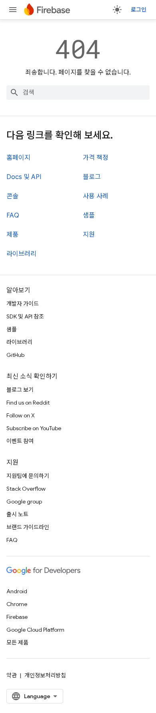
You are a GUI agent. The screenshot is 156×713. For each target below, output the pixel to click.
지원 (89, 235)
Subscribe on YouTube (33, 428)
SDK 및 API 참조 (25, 316)
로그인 (138, 9)
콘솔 (12, 196)
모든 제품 (17, 642)
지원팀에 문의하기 (27, 475)
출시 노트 (17, 514)
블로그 (92, 177)
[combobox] (78, 92)
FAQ (12, 215)
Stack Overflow (26, 488)
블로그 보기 (20, 389)
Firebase (17, 616)
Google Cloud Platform (35, 629)
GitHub (15, 355)
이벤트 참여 (20, 441)
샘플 (89, 215)
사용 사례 (95, 196)
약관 (11, 675)
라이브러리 (21, 254)
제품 (12, 235)
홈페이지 (18, 158)
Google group (24, 501)
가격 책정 (95, 158)
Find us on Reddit (28, 402)
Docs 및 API (23, 177)
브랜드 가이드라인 (27, 527)
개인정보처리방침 (45, 675)
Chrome (16, 604)
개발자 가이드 (22, 303)
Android (16, 591)
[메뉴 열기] (13, 9)
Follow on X (20, 415)
